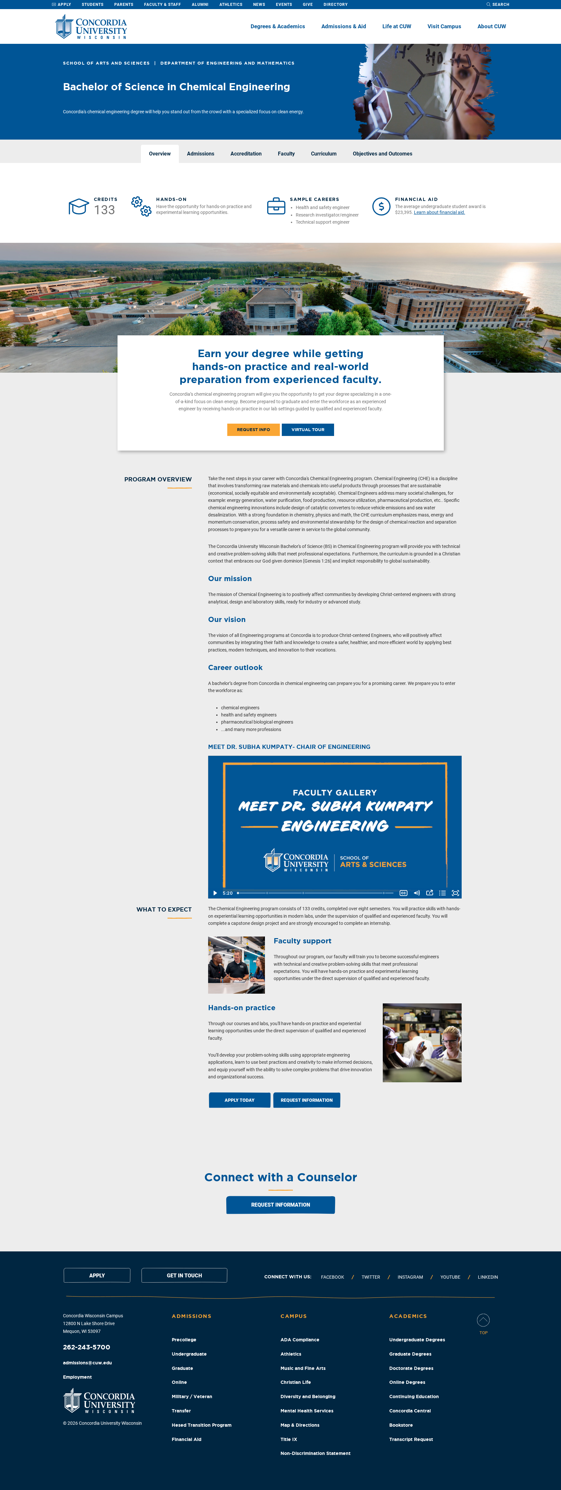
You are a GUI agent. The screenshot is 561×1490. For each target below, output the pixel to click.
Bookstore (401, 1425)
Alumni (200, 4)
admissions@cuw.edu (87, 1362)
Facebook (332, 1277)
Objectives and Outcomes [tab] (382, 154)
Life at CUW (396, 26)
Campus (293, 1316)
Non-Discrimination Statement (315, 1453)
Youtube (450, 1277)
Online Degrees (407, 1382)
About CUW (492, 26)
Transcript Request (411, 1439)
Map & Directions (299, 1425)
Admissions (191, 1316)
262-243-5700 (86, 1347)
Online (179, 1382)
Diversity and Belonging (307, 1396)
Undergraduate (189, 1354)
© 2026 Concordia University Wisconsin (102, 1423)
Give (308, 4)
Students (93, 4)
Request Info (253, 429)
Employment (77, 1377)
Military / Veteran (192, 1396)
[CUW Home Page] (91, 26)
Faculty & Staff (162, 4)
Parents (123, 4)
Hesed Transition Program (201, 1425)
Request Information (307, 1100)
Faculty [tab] (286, 154)
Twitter (371, 1277)
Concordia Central (410, 1410)
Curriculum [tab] (324, 154)
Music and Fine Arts (303, 1368)
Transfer (181, 1410)
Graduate (182, 1368)
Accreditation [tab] (246, 154)
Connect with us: (287, 1276)
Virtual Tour (308, 429)
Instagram (410, 1277)
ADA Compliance (299, 1339)
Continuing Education (414, 1396)
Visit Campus (444, 26)
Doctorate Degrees (411, 1368)
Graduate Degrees (410, 1354)
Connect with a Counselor (280, 1177)
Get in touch (184, 1276)
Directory (336, 4)
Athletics (231, 4)
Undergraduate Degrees (417, 1339)
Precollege (184, 1339)
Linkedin (488, 1277)
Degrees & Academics (278, 26)
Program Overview (158, 479)
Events (284, 4)
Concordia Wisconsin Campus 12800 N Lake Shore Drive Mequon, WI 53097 (93, 1323)
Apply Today (240, 1100)
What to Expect (164, 909)
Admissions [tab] (200, 154)
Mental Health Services (306, 1410)
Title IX (288, 1439)
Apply (63, 4)
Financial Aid (186, 1439)
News (259, 4)
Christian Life (295, 1382)
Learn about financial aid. (439, 212)
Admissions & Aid (343, 26)
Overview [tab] (160, 154)
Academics (408, 1316)
